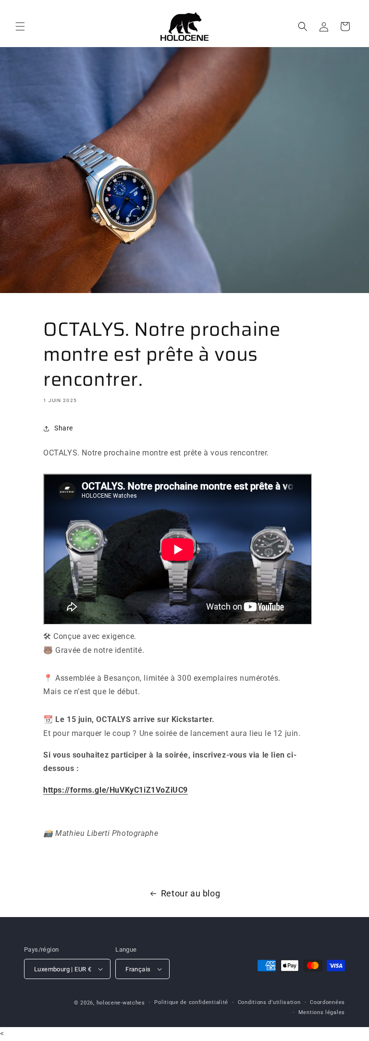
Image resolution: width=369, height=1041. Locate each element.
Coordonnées (327, 1002)
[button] (20, 26)
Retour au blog (190, 893)
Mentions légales (321, 1012)
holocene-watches (121, 1003)
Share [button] (63, 428)
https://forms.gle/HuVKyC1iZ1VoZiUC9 (115, 790)
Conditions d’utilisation (269, 1002)
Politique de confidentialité (191, 1002)
